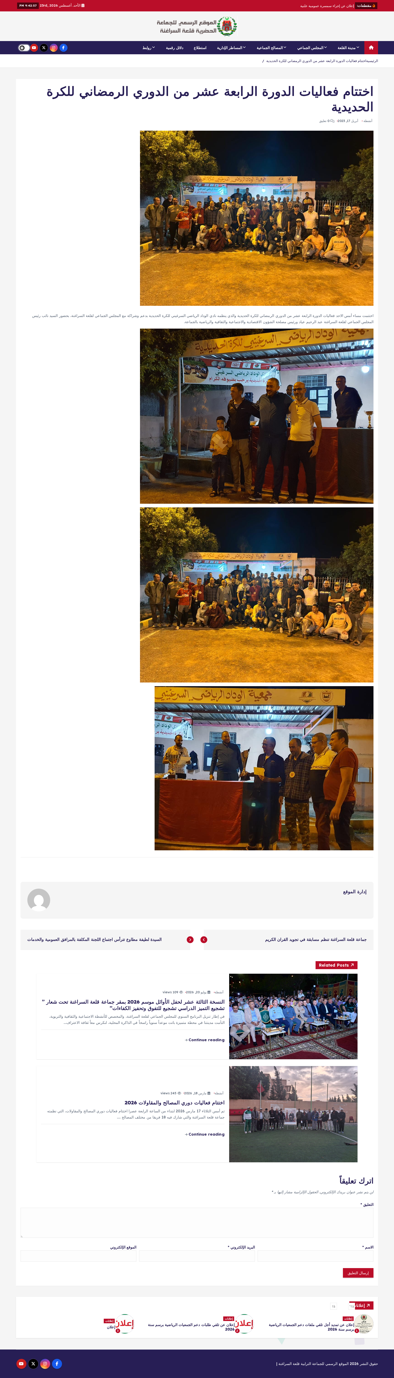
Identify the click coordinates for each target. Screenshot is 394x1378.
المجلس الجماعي (310, 47)
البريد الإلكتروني (241, 1247)
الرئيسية (372, 61)
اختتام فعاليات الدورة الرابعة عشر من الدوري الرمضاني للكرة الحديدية (316, 61)
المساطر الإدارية (229, 47)
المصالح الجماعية (270, 47)
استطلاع (200, 47)
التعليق (366, 1204)
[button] (351, 1306)
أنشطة (367, 121)
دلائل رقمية (174, 47)
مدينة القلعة (347, 47)
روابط (147, 47)
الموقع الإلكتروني (123, 1247)
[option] (316, 1324)
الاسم (367, 1247)
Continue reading (206, 1039)
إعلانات (348, 1321)
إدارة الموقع (355, 891)
